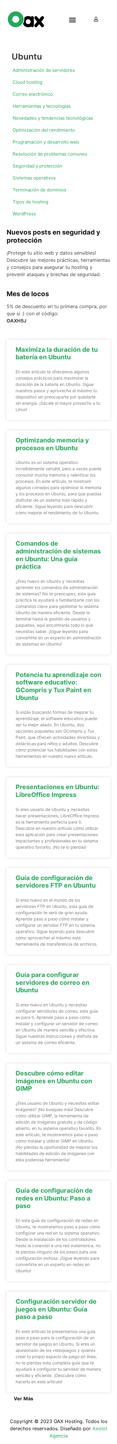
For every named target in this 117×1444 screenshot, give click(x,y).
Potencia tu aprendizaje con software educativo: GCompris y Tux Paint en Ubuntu (58, 686)
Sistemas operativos (34, 178)
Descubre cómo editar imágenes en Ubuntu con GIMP (54, 1080)
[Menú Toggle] (72, 20)
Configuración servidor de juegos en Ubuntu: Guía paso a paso (56, 1309)
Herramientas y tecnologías (42, 106)
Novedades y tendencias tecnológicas (53, 118)
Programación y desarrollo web (46, 142)
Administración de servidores (44, 70)
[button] (23, 1398)
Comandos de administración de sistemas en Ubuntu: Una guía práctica (58, 555)
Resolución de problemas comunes (50, 154)
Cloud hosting (27, 82)
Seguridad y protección (37, 166)
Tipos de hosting (30, 202)
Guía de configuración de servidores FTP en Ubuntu (56, 881)
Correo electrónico (33, 94)
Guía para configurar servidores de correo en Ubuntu (52, 982)
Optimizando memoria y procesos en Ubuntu (52, 444)
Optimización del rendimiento (44, 130)
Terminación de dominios (39, 190)
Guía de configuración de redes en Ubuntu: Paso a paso (54, 1198)
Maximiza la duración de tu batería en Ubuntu (57, 353)
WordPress (24, 214)
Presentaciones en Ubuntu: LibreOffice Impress (57, 790)
